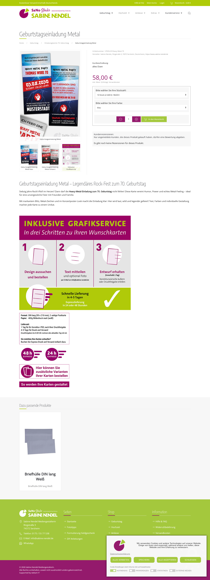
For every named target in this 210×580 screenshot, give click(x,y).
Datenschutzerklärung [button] (120, 554)
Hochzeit (115, 527)
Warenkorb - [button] (182, 3)
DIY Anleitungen (75, 538)
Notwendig (122, 571)
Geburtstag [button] (105, 13)
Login (162, 3)
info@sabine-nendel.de (42, 538)
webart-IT (35, 572)
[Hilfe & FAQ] (75, 262)
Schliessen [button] (190, 559)
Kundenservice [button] (172, 13)
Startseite (71, 521)
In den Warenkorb (156, 119)
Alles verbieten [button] (121, 559)
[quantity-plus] (136, 119)
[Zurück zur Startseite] (45, 13)
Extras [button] (154, 13)
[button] (189, 13)
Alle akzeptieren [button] (167, 559)
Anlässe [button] (139, 13)
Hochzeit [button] (123, 13)
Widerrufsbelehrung (165, 527)
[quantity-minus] (120, 119)
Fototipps (71, 527)
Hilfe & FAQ (139, 3)
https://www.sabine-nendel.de (156, 54)
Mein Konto (152, 3)
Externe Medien (183, 571)
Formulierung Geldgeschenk (81, 533)
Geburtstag (116, 521)
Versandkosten (114, 82)
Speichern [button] (144, 559)
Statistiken (162, 571)
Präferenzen (142, 571)
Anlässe (115, 533)
